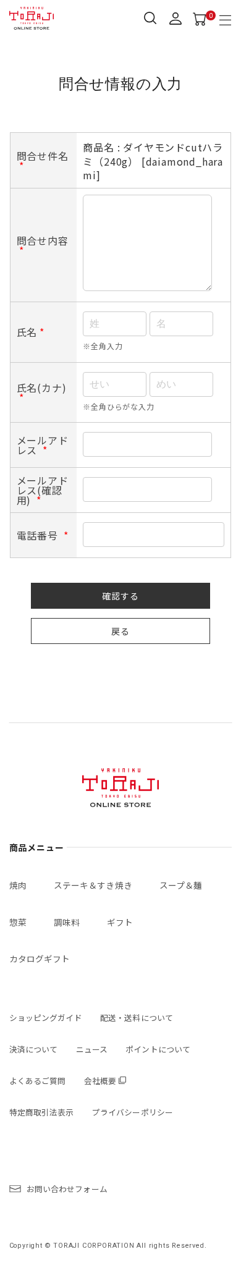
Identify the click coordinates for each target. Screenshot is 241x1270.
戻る (120, 631)
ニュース (92, 1049)
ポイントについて (157, 1049)
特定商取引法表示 (41, 1112)
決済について (33, 1049)
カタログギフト (39, 958)
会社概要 (100, 1080)
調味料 (67, 922)
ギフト (120, 922)
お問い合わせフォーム (67, 1189)
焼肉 (18, 885)
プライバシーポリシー (132, 1112)
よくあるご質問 (37, 1080)
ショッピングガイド (45, 1017)
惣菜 (18, 922)
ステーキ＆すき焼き (93, 885)
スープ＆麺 (181, 885)
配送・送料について (136, 1017)
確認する (120, 596)
